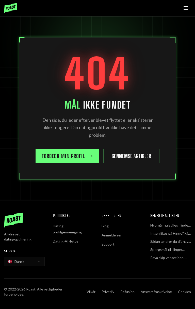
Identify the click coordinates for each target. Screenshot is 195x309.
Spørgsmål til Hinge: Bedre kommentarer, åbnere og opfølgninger (169, 249)
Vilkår (91, 291)
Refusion (127, 291)
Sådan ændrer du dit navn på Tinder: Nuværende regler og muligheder (170, 241)
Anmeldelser (112, 235)
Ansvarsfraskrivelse (156, 291)
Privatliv (108, 291)
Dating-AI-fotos (65, 241)
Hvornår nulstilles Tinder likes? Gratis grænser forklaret (169, 225)
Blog (105, 226)
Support (108, 244)
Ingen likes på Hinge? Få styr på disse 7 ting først (169, 233)
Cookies (184, 291)
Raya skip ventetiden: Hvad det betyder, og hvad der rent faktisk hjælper (167, 257)
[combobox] (24, 261)
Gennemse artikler (131, 156)
